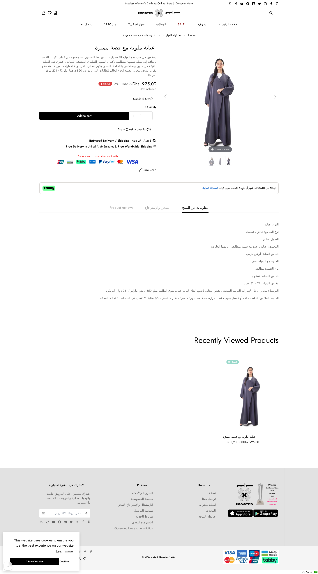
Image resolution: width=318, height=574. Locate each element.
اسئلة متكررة (207, 505)
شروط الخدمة (144, 516)
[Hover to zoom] (220, 98)
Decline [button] (64, 561)
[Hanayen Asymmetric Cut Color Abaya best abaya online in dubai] (229, 161)
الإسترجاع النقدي (142, 522)
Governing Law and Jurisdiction (133, 528)
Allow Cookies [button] (35, 561)
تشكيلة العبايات (172, 35)
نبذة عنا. (211, 493)
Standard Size (141, 99)
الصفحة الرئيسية (229, 24)
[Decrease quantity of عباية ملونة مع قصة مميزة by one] (148, 116)
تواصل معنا (85, 24)
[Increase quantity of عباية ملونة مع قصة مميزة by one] (133, 116)
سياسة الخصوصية (142, 499)
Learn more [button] (64, 551)
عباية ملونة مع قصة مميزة (239, 437)
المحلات (161, 24)
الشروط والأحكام (142, 493)
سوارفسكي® (136, 24)
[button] (310, 572)
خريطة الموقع (207, 516)
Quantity (150, 107)
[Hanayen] (159, 13)
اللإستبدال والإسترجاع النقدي (135, 505)
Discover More (184, 3)
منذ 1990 (110, 24)
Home (191, 35)
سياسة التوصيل (143, 511)
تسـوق (203, 24)
